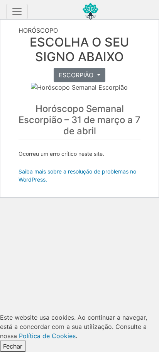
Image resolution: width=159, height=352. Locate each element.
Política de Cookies (47, 336)
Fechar (12, 346)
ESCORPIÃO (77, 75)
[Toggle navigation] (17, 11)
